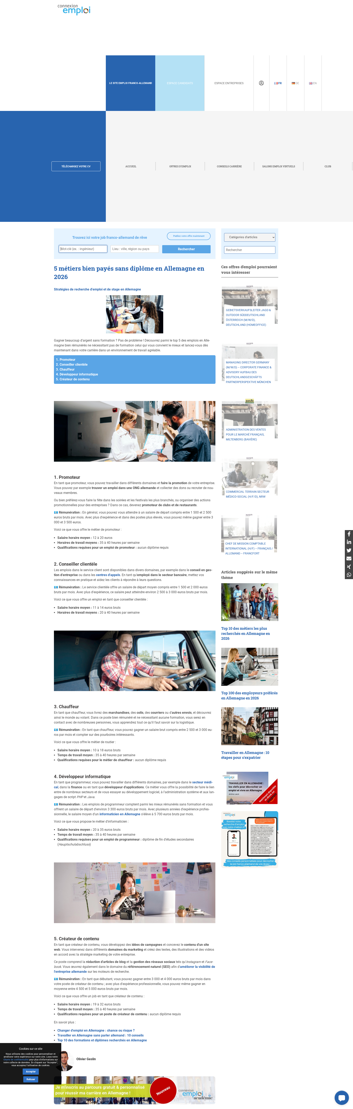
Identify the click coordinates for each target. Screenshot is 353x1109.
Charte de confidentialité (16, 1059)
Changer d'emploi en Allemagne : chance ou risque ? (96, 1030)
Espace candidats (180, 83)
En (314, 83)
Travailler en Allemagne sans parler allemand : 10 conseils (100, 1035)
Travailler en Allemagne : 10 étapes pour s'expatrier (245, 755)
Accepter (31, 1071)
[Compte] (261, 83)
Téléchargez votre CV (75, 166)
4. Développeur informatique (77, 374)
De (297, 83)
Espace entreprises (229, 83)
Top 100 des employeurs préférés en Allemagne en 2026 (249, 695)
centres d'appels (108, 575)
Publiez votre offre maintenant (188, 236)
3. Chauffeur (65, 369)
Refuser (31, 1079)
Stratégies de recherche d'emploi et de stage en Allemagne (97, 289)
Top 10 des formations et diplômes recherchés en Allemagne (102, 1040)
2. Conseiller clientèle (72, 364)
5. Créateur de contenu (73, 379)
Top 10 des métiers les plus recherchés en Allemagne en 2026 (245, 633)
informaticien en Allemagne (119, 814)
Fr (280, 83)
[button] (342, 1098)
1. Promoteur (65, 360)
